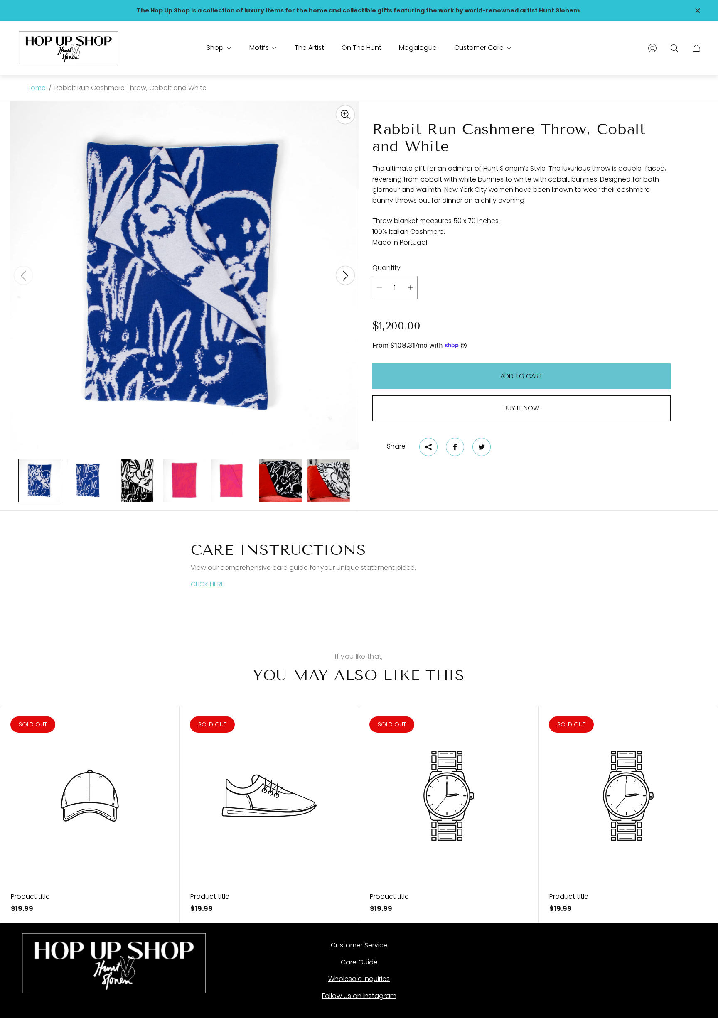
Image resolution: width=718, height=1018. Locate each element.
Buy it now (521, 408)
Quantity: (387, 268)
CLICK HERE (207, 584)
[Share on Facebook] (455, 447)
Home (36, 88)
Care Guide (359, 962)
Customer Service (359, 945)
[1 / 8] (39, 480)
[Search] (674, 48)
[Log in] (652, 48)
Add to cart (521, 376)
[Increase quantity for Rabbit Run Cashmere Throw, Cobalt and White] (410, 287)
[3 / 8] (136, 480)
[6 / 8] (280, 480)
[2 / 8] (88, 480)
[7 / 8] (328, 480)
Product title (30, 896)
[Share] (428, 447)
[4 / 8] (184, 480)
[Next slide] (345, 275)
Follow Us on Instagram (359, 996)
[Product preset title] (89, 795)
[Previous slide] (23, 275)
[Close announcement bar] (697, 10)
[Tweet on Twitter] (481, 447)
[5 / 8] (232, 480)
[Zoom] (345, 114)
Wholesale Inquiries (359, 979)
